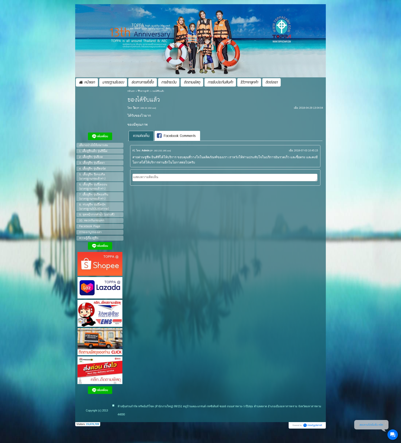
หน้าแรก (131, 91)
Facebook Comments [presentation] (180, 136)
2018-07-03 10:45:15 (306, 150)
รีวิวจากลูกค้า (143, 91)
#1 (133, 150)
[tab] (141, 136)
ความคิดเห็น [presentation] (141, 136)
